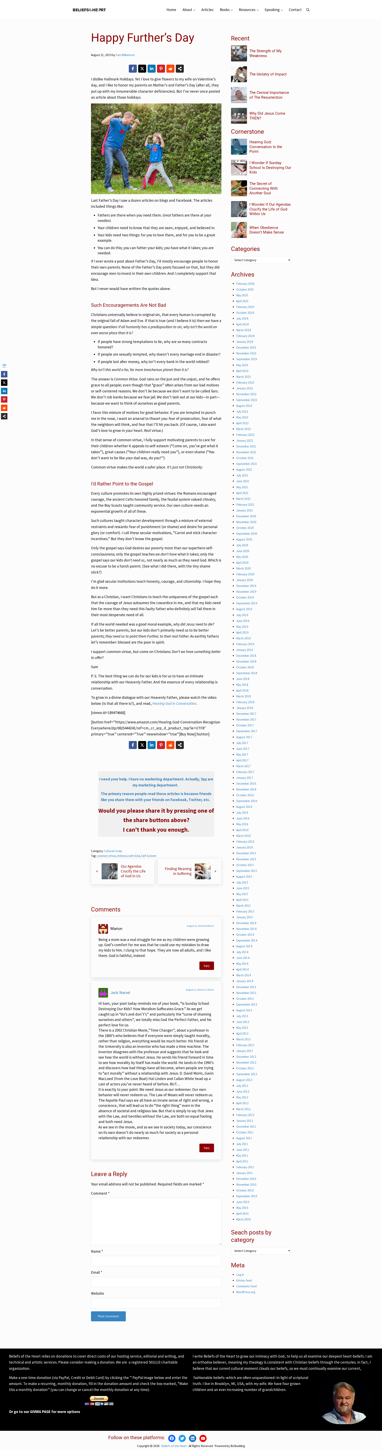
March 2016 (243, 836)
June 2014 (242, 958)
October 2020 (245, 528)
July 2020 (242, 545)
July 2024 (242, 318)
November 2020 (246, 522)
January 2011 (244, 1173)
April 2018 (242, 690)
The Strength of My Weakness (265, 53)
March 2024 (243, 330)
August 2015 (244, 876)
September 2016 (246, 801)
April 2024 (242, 324)
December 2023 (246, 347)
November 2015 (246, 859)
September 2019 (246, 603)
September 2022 (246, 400)
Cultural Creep (113, 851)
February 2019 (245, 644)
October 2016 (245, 795)
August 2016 (244, 807)
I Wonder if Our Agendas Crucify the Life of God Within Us (270, 209)
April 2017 (242, 760)
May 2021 (242, 487)
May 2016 (242, 824)
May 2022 (242, 417)
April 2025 (242, 301)
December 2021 (246, 446)
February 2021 (245, 504)
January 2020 (244, 580)
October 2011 (245, 1132)
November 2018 (246, 661)
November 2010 (246, 1184)
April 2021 (242, 493)
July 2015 (242, 882)
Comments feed (246, 1286)
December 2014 (246, 923)
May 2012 (242, 1097)
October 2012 (245, 1068)
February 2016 (245, 841)
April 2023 (242, 371)
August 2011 (244, 1138)
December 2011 (246, 1126)
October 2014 (245, 935)
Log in (240, 1275)
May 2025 (242, 295)
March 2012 (243, 1109)
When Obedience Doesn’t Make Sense (266, 230)
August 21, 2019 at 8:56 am (200, 925)
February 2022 (245, 435)
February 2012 (245, 1115)
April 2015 (242, 900)
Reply (207, 965)
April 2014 (242, 969)
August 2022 (244, 406)
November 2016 (246, 789)
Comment (100, 1193)
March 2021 (243, 499)
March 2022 (243, 429)
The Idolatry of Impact (268, 74)
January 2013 (244, 1051)
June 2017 (242, 749)
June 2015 (242, 888)
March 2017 (243, 766)
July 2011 (242, 1144)
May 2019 (242, 627)
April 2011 (242, 1161)
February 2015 (245, 911)
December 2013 (246, 987)
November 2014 (246, 929)
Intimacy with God (128, 856)
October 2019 (245, 597)
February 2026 (245, 284)
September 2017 (246, 731)
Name (97, 1251)
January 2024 (244, 342)
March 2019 (243, 638)
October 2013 (245, 999)
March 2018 (243, 696)
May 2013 (242, 1028)
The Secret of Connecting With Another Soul (263, 188)
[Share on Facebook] (133, 69)
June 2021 (242, 481)
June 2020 (242, 551)
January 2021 (244, 510)
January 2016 (244, 847)
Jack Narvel (120, 992)
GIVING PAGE (40, 1411)
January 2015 (244, 917)
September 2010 (246, 1196)
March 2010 (243, 1219)
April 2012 (242, 1103)
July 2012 (242, 1086)
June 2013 (242, 1022)
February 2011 (245, 1167)
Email (96, 1272)
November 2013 (246, 993)
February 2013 (245, 1045)
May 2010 (242, 1208)
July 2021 (242, 475)
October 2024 (245, 313)
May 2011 (242, 1155)
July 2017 (242, 743)
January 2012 (244, 1121)
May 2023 (242, 365)
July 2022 (242, 411)
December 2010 (246, 1179)
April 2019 (242, 632)
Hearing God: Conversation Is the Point (265, 147)
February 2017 (245, 772)
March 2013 (243, 1039)
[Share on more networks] (180, 69)
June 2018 (242, 679)
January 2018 (244, 708)
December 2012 (246, 1057)
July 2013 (242, 1016)
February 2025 (245, 307)
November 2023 (246, 353)
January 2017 (244, 778)
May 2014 (242, 964)
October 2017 (245, 725)
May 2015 (242, 894)
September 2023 (246, 359)
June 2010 (242, 1202)
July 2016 (242, 812)
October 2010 (245, 1190)
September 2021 (246, 464)
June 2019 (242, 621)
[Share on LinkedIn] (152, 69)
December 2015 (246, 853)
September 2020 (246, 533)
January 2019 (244, 650)
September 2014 (246, 940)
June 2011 (242, 1150)
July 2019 (242, 615)
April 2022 (242, 423)
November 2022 (246, 394)
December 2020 (246, 516)
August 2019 (244, 609)
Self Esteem (148, 856)
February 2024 (245, 336)
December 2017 (246, 714)
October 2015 (245, 865)
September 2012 (246, 1074)
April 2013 (242, 1033)
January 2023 (244, 388)
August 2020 (244, 539)
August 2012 (244, 1080)
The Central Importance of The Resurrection (269, 95)
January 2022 (244, 440)
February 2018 (245, 702)
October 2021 (245, 458)
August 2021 (244, 469)
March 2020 (243, 568)
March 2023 (243, 377)
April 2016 (242, 830)
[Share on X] (142, 69)
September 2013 (246, 1004)
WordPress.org (245, 1292)
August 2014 (244, 946)
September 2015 (246, 871)
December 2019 (246, 586)
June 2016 (242, 818)
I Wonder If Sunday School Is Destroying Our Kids (270, 167)
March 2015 (243, 906)
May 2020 (242, 557)
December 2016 (246, 783)
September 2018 (246, 673)
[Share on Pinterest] (161, 69)
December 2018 (246, 656)
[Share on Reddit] (170, 69)
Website (97, 1293)
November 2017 (246, 719)
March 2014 (243, 975)
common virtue (106, 856)
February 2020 (245, 574)
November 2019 (246, 592)
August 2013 (244, 1010)
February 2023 (245, 382)
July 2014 (242, 952)
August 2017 (244, 737)
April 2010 (242, 1213)
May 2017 (242, 754)
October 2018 (245, 667)
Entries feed (244, 1280)
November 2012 (246, 1062)
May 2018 (242, 685)
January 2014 (244, 981)
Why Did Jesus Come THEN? (267, 115)
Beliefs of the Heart (174, 1446)
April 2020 (242, 563)
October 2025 (245, 289)
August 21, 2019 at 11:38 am (200, 989)
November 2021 (246, 452)
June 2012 (242, 1091)
